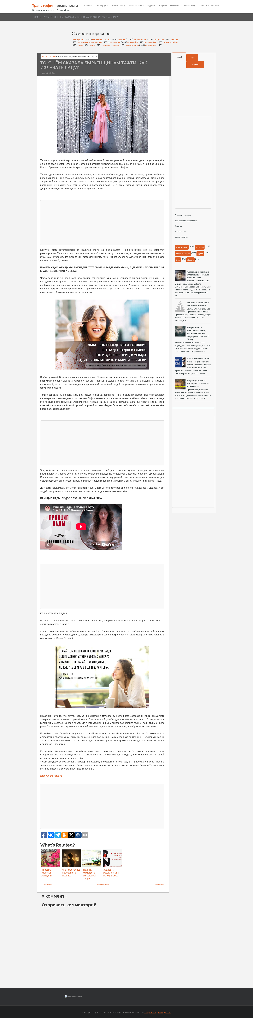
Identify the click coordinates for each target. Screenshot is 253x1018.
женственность (81, 56)
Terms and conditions (209, 6)
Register (163, 6)
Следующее (47, 884)
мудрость (160, 39)
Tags (192, 57)
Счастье (178, 226)
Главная (88, 6)
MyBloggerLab (164, 1012)
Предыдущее (159, 884)
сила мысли (115, 42)
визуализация (132, 45)
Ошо (178, 260)
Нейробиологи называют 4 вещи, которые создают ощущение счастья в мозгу (198, 333)
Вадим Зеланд (118, 6)
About (179, 57)
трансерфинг (78, 39)
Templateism (150, 1012)
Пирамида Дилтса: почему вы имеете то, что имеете (198, 383)
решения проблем (111, 45)
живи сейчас (151, 42)
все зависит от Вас (101, 39)
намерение (151, 45)
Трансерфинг (101, 6)
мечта (93, 45)
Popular (195, 64)
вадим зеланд (141, 39)
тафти (46, 17)
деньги (190, 260)
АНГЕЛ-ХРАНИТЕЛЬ (198, 358)
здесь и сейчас (171, 42)
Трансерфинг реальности (186, 220)
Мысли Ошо (180, 231)
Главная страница (102, 884)
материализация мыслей (90, 42)
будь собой (133, 42)
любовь (174, 39)
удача (81, 45)
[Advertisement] (102, 222)
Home (36, 17)
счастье (122, 39)
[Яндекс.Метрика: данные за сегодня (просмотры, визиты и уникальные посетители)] (73, 996)
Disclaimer (175, 6)
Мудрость (151, 6)
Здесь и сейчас (136, 6)
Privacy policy (189, 6)
